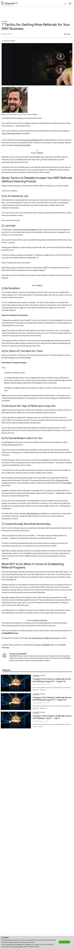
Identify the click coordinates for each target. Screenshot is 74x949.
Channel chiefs (38, 675)
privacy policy (18, 946)
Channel (4, 21)
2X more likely (66, 483)
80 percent (9, 442)
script (51, 308)
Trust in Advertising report (11, 133)
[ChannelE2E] (9, 3)
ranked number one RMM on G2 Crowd (45, 638)
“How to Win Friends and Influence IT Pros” (27, 230)
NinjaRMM (34, 114)
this (13, 358)
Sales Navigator (32, 513)
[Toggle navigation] (70, 3)
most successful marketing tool (30, 140)
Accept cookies (64, 942)
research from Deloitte (22, 145)
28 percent (60, 480)
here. (7, 647)
